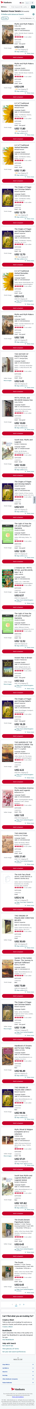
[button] (29, 53)
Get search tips (7, 1346)
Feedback (34, 500)
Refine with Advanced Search (13, 14)
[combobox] (20, 6)
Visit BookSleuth (8, 1339)
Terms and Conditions (18, 1397)
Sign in (27, 3)
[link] (33, 14)
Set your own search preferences (14, 1352)
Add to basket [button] (18, 57)
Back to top (18, 1359)
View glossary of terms (10, 1349)
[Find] (33, 6)
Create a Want (7, 1327)
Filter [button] (5, 18)
